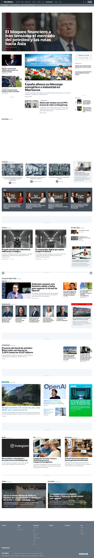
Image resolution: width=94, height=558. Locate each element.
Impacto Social (36, 533)
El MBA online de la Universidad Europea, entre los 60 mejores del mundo (82, 174)
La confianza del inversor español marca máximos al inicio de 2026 (87, 102)
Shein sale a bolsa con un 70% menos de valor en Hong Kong (54, 103)
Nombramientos (20, 529)
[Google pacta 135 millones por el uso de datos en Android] (21, 395)
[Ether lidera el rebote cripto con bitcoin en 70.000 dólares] (86, 350)
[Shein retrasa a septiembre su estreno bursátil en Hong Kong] (70, 350)
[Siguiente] (91, 273)
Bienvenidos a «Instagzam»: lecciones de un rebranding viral (15, 459)
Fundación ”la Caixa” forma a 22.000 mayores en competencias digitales (45, 460)
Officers (19, 525)
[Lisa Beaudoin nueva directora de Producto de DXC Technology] (21, 311)
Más (81, 525)
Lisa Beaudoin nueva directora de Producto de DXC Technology (20, 320)
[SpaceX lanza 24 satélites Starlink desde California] (60, 412)
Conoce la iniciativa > (87, 386)
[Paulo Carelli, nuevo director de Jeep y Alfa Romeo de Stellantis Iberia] (7, 311)
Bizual (34, 529)
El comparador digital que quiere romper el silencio (49, 250)
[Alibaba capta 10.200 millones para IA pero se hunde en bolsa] (12, 60)
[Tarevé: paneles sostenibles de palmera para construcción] (17, 239)
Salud (34, 544)
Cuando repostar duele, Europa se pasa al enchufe (10, 90)
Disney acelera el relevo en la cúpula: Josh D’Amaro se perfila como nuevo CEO (87, 109)
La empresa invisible (84, 230)
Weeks (82, 529)
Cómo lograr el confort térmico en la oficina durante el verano (80, 260)
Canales (82, 531)
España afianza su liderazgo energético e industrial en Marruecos (44, 87)
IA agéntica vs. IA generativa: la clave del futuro (84, 238)
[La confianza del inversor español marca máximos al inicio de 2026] (79, 101)
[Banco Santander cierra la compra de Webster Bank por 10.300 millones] (86, 285)
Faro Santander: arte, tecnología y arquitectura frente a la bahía (81, 318)
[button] (2, 2)
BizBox (19, 527)
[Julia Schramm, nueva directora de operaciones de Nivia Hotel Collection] (48, 311)
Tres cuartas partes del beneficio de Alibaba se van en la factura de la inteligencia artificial (69, 293)
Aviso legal (28, 555)
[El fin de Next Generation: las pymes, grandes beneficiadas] (78, 448)
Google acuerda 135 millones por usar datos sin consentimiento (21, 409)
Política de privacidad (35, 555)
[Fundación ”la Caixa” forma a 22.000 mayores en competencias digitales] (47, 448)
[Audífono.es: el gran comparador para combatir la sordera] (50, 239)
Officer (90, 1)
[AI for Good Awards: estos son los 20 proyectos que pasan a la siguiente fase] (81, 393)
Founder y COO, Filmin (47, 149)
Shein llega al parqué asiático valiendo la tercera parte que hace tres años (69, 357)
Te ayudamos (23, 555)
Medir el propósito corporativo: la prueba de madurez (36, 178)
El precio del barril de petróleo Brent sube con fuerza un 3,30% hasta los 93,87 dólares (17, 350)
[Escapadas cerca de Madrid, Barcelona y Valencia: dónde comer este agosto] (70, 495)
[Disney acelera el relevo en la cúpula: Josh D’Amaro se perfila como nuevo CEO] (79, 108)
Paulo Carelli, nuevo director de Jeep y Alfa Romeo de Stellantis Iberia (7, 320)
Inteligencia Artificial (37, 537)
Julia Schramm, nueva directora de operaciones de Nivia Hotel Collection (48, 320)
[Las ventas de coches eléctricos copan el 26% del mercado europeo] (12, 81)
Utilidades (82, 533)
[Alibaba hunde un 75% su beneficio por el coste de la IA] (70, 286)
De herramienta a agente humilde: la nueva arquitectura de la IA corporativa (12, 179)
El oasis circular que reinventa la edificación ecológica (16, 250)
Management (36, 525)
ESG (34, 531)
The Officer (5, 553)
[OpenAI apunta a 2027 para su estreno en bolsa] (55, 391)
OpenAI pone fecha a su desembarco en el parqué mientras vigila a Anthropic (54, 402)
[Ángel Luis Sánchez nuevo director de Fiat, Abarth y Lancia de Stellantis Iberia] (34, 311)
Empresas (4, 525)
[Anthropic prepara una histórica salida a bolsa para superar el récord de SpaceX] (16, 290)
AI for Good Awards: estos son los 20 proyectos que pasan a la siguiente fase (80, 402)
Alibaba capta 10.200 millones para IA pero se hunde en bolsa (10, 70)
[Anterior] (3, 273)
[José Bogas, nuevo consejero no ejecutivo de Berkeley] (62, 311)
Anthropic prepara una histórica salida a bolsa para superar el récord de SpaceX (44, 287)
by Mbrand (41, 555)
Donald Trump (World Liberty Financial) (28, 5)
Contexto (8, 28)
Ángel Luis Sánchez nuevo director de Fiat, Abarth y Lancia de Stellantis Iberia (34, 320)
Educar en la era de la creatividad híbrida (59, 178)
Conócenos (12, 555)
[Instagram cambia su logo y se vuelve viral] (15, 448)
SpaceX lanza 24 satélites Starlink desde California (48, 411)
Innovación (35, 535)
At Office (82, 527)
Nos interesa (17, 555)
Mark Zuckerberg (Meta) (14, 5)
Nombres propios (5, 5)
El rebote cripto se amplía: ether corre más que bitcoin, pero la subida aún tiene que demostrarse (86, 357)
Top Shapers (35, 527)
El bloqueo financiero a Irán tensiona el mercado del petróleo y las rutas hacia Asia (30, 37)
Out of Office (67, 525)
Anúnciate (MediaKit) (5, 555)
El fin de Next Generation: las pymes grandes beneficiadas (76, 459)
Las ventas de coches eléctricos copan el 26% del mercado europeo (83, 73)
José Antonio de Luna (47, 145)
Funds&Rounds (5, 88)
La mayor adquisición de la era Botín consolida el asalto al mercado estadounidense (86, 293)
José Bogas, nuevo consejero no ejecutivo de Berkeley (62, 319)
